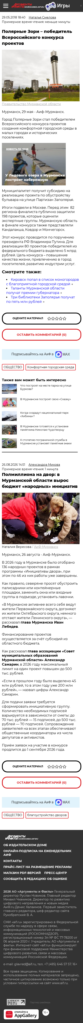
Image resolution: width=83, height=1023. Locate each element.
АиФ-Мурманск (46, 547)
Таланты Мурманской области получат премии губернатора (35, 290)
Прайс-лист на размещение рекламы (37, 867)
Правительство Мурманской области (31, 104)
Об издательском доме (25, 845)
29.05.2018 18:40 (13, 17)
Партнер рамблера (40, 1002)
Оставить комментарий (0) (41, 335)
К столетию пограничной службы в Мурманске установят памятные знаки (46, 441)
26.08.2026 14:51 (13, 465)
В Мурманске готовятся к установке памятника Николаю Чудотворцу (44, 428)
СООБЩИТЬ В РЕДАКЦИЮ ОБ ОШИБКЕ (35, 879)
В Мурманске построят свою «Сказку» (45, 399)
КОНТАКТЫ (12, 861)
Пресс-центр (55, 873)
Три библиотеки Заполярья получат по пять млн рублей (40, 299)
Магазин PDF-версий (22, 873)
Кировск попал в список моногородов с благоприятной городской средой (42, 282)
